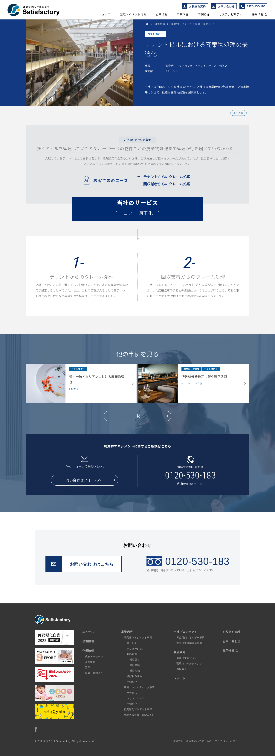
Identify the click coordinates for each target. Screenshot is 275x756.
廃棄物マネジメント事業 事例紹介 (192, 24)
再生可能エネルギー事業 (190, 637)
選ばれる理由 (134, 676)
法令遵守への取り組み (199, 741)
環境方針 (178, 741)
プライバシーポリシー (227, 741)
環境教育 (181, 669)
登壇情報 (88, 641)
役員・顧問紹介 (94, 673)
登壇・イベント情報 (133, 14)
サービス (132, 643)
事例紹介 (204, 14)
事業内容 (183, 14)
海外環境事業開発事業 (189, 643)
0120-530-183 (256, 6)
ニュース (105, 14)
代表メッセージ (94, 656)
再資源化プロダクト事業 (138, 709)
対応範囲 (132, 654)
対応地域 (135, 670)
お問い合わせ (226, 6)
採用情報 (258, 14)
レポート (179, 678)
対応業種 (135, 665)
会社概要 (90, 662)
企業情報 (161, 14)
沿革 (87, 667)
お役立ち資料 (197, 6)
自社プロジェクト (185, 631)
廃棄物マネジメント (187, 658)
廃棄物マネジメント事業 (138, 637)
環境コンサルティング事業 (139, 687)
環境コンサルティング (189, 663)
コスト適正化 (155, 34)
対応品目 (135, 659)
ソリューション (136, 648)
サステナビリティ (231, 14)
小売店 (240, 113)
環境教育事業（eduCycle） (140, 714)
